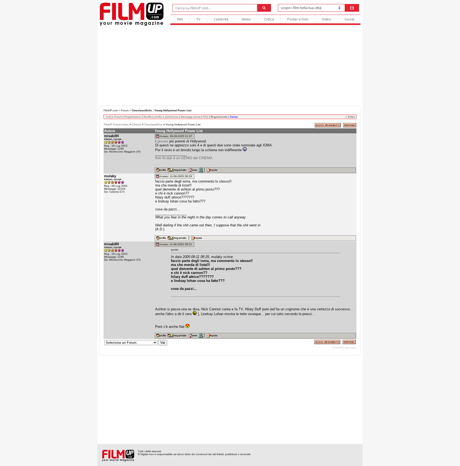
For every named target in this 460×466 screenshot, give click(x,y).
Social (349, 19)
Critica (269, 19)
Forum (125, 110)
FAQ (205, 116)
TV (198, 19)
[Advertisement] (230, 66)
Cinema (136, 124)
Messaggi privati (190, 116)
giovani (162, 141)
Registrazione (132, 116)
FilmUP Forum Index (116, 124)
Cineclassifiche (153, 124)
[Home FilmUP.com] (131, 25)
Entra (351, 116)
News (246, 19)
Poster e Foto (298, 19)
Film (180, 19)
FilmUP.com (111, 110)
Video (326, 19)
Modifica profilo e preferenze (160, 116)
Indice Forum (114, 116)
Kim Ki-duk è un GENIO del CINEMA (183, 158)
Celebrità (221, 19)
